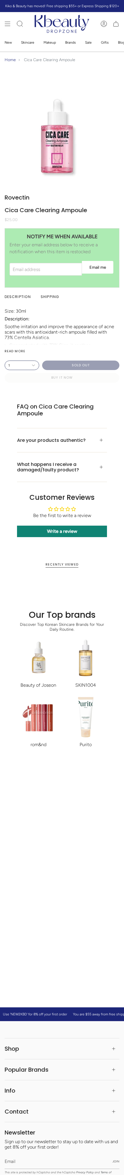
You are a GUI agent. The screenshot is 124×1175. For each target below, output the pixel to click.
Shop (12, 1049)
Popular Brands (26, 1070)
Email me (97, 267)
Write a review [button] (62, 531)
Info (10, 1091)
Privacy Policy (85, 1172)
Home (10, 59)
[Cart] (116, 24)
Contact (17, 1112)
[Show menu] (7, 24)
